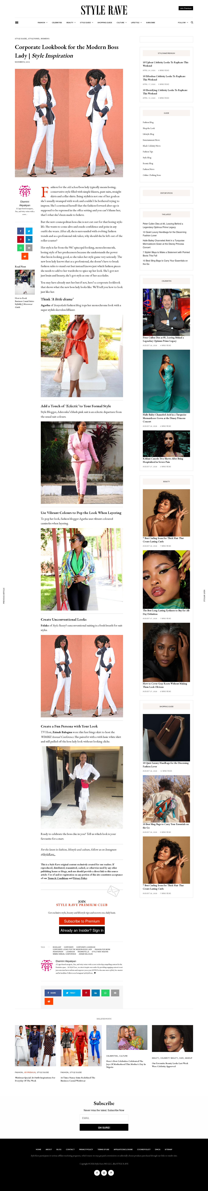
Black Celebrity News (151, 145)
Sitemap (168, 1149)
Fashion (19, 1072)
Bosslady (57, 947)
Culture (123, 1056)
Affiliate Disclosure (123, 1149)
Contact (70, 1149)
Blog (58, 1149)
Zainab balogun (86, 954)
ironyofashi (58, 951)
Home (38, 1149)
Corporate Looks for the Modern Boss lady (72, 949)
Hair (181, 1058)
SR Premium (30, 1072)
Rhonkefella (83, 951)
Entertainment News (151, 140)
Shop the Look (149, 128)
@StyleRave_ (48, 854)
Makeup (188, 1058)
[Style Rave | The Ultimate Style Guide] (104, 10)
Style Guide (21, 38)
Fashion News (148, 169)
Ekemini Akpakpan (24, 203)
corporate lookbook (85, 947)
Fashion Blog (148, 122)
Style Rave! (33, 38)
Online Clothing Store (152, 175)
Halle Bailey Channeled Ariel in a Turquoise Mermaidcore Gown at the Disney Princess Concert (163, 244)
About (49, 1149)
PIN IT (83, 356)
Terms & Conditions (58, 878)
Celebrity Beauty (169, 1058)
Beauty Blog (148, 163)
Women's (45, 38)
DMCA (157, 1149)
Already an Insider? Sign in (82, 930)
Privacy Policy (80, 878)
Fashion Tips (148, 151)
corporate (69, 947)
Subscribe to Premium (82, 921)
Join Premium (186, 8)
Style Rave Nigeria (100, 951)
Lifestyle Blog (148, 134)
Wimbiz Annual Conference (64, 954)
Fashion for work (102, 949)
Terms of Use (103, 1149)
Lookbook (70, 951)
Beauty (155, 1058)
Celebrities (112, 1056)
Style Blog (147, 157)
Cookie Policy (143, 1149)
